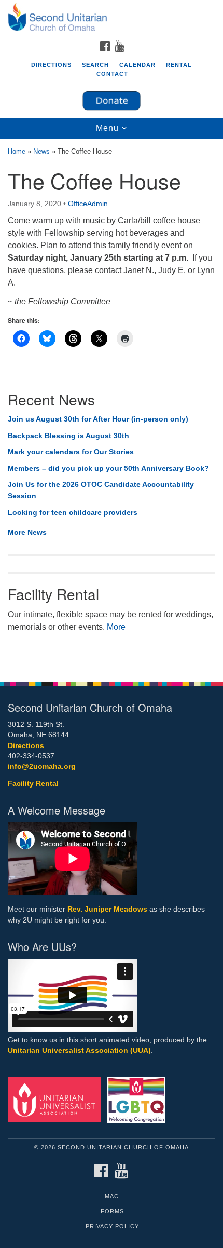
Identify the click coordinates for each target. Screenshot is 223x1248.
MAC (112, 1196)
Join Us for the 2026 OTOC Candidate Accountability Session (101, 490)
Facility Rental (33, 784)
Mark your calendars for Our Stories (71, 451)
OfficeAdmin (88, 203)
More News (27, 532)
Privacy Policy (112, 1226)
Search (95, 65)
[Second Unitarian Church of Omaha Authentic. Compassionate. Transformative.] (111, 18)
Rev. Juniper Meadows (107, 909)
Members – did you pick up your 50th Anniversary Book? (108, 468)
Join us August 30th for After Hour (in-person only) (98, 419)
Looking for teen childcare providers (72, 512)
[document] (111, 405)
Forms (112, 1211)
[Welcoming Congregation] (138, 1099)
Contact (112, 74)
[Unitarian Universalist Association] (56, 1099)
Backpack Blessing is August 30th (68, 435)
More (116, 626)
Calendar (137, 65)
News (41, 151)
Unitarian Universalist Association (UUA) (79, 1050)
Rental (179, 65)
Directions (51, 65)
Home (16, 151)
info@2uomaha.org (42, 766)
